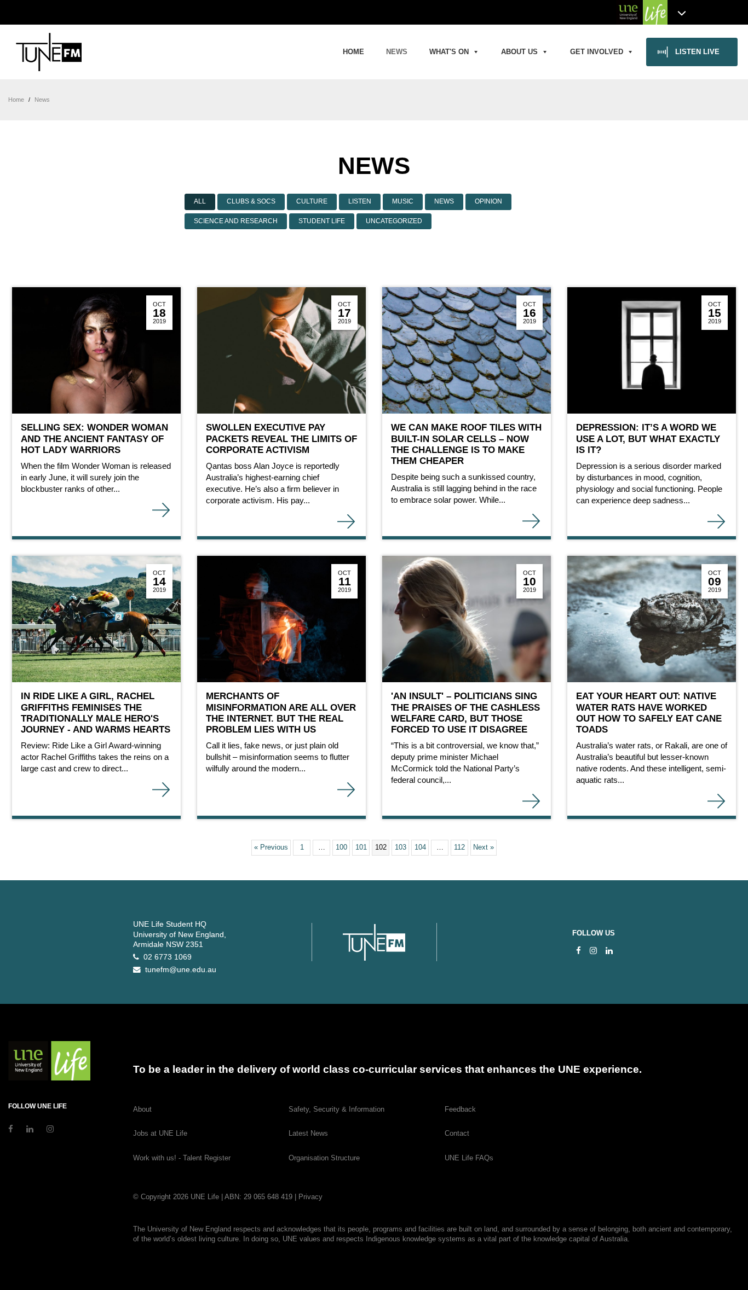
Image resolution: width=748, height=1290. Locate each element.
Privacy (310, 1197)
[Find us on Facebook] (578, 950)
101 (361, 847)
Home (353, 52)
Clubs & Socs (251, 201)
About (142, 1109)
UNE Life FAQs (469, 1158)
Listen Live (697, 52)
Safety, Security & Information (336, 1109)
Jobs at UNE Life (160, 1133)
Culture (311, 201)
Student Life (321, 221)
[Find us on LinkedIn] (609, 950)
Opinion (488, 201)
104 (420, 847)
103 (400, 847)
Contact (457, 1133)
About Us (519, 52)
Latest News (308, 1133)
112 (459, 847)
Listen (359, 201)
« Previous (271, 847)
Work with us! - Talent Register (182, 1158)
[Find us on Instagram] (593, 950)
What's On (449, 52)
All (200, 201)
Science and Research (236, 221)
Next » (483, 847)
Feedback (460, 1109)
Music (402, 201)
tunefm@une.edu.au (178, 970)
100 (341, 847)
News (396, 52)
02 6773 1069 (165, 957)
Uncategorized (394, 221)
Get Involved (596, 52)
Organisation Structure (324, 1158)
